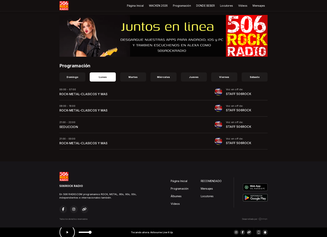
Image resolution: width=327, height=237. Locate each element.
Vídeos (242, 5)
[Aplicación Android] (265, 232)
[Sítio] (249, 232)
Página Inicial (135, 5)
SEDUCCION (68, 127)
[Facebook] (242, 232)
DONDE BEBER (205, 5)
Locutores (226, 5)
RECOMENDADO (211, 181)
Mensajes (259, 5)
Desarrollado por (249, 219)
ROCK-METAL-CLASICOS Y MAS (83, 94)
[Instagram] (236, 232)
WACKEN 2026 (158, 5)
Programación (182, 5)
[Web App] (258, 232)
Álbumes (176, 196)
